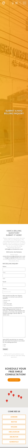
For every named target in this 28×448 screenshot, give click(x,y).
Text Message (8, 303)
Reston (14, 422)
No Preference (8, 305)
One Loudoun (14, 432)
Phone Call (7, 300)
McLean (14, 427)
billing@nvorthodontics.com (14, 249)
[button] (8, 394)
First (4, 272)
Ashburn (14, 417)
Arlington (14, 437)
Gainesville (14, 442)
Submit (5, 349)
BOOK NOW (14, 380)
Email (5, 302)
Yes (5, 344)
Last (4, 278)
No (5, 346)
